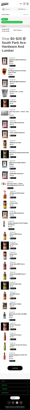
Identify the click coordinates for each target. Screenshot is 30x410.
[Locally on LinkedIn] (17, 402)
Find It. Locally (24, 9)
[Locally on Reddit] (9, 402)
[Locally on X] (21, 402)
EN (21, 3)
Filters (3, 26)
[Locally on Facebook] (13, 402)
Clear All (25, 14)
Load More (15, 368)
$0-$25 (4, 19)
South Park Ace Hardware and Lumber (11, 22)
